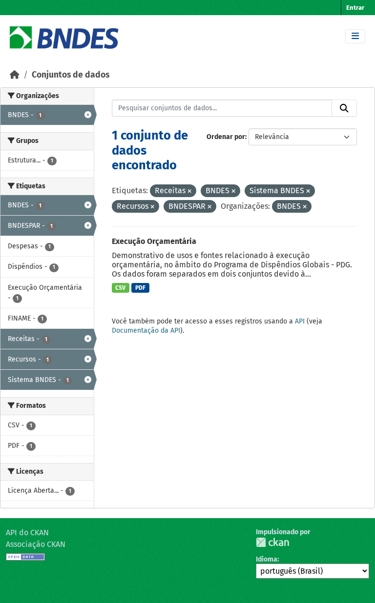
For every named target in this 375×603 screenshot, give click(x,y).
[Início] (15, 75)
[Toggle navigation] (355, 36)
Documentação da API (146, 330)
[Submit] (344, 108)
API (300, 321)
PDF (140, 287)
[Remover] (189, 191)
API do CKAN (27, 532)
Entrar (355, 7)
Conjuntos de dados (70, 75)
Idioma (266, 559)
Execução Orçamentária (154, 241)
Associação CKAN (35, 544)
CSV (120, 287)
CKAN (272, 542)
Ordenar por (226, 137)
